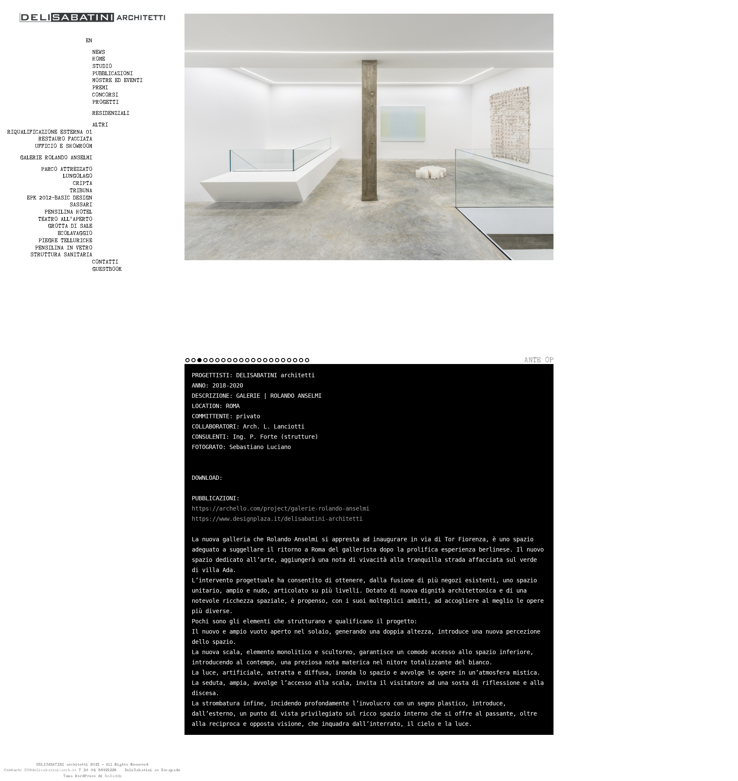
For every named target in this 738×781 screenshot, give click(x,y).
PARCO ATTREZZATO (66, 169)
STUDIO (102, 66)
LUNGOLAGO (77, 176)
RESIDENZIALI (110, 113)
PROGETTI (105, 102)
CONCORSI (105, 95)
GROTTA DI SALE (70, 226)
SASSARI (81, 205)
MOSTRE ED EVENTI (117, 80)
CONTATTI (105, 262)
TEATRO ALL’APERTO (65, 219)
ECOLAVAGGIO (75, 233)
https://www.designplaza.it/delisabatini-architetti (277, 518)
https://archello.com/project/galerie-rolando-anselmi (280, 508)
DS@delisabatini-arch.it (50, 770)
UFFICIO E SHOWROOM (63, 146)
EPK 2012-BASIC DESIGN (59, 198)
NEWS (98, 52)
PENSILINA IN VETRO (63, 248)
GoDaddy (113, 776)
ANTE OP (539, 360)
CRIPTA (82, 183)
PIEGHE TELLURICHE (65, 241)
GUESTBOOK (107, 269)
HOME (98, 59)
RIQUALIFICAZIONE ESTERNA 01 (49, 132)
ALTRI (100, 125)
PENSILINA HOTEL (68, 212)
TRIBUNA (81, 191)
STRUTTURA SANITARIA (61, 255)
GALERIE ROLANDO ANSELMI (56, 158)
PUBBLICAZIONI (112, 73)
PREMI (100, 88)
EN (89, 41)
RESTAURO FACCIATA (65, 139)
